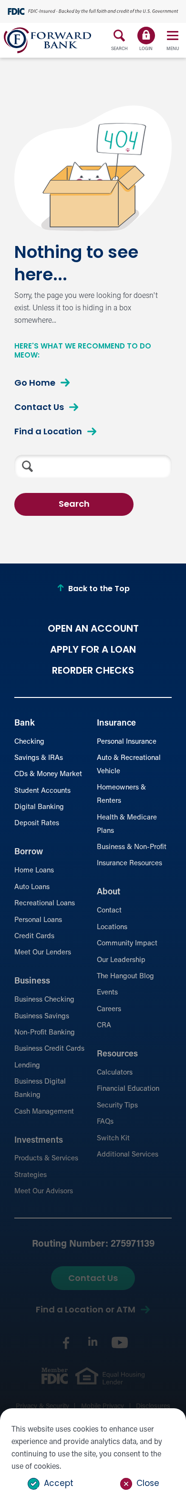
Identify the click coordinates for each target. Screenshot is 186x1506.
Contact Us (39, 408)
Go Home (34, 383)
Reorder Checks (93, 671)
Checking (29, 742)
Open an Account (93, 629)
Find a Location (48, 432)
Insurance (116, 723)
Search (74, 505)
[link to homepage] (47, 40)
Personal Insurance (126, 742)
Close (147, 1484)
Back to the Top (99, 589)
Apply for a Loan (93, 650)
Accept (58, 1484)
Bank (24, 723)
